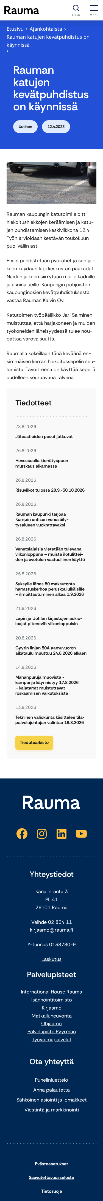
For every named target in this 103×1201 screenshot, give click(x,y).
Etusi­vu (15, 28)
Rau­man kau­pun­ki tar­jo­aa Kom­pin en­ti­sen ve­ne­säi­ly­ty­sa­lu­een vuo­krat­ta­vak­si (42, 520)
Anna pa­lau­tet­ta (51, 1090)
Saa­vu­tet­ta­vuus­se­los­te (51, 1177)
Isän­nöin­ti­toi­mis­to (51, 1000)
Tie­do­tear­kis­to (34, 742)
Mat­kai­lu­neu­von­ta (52, 1016)
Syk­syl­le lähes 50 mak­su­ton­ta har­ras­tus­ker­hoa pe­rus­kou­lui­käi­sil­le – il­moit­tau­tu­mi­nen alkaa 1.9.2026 (50, 589)
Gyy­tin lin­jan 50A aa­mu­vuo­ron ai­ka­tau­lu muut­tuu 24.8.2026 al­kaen (51, 650)
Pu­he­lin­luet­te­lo (51, 1080)
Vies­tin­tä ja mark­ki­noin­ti (51, 1109)
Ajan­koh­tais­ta (46, 28)
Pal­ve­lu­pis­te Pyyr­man (51, 1031)
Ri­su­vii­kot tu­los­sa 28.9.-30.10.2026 (50, 490)
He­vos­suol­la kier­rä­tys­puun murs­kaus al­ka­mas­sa (41, 463)
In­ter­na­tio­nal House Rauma (51, 991)
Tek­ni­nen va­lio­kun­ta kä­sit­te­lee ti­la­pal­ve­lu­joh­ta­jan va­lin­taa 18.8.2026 (50, 720)
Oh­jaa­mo (51, 1023)
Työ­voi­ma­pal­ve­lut (51, 1039)
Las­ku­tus (51, 959)
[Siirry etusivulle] (21, 10)
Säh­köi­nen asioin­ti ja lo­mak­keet (51, 1100)
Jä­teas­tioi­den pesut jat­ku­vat (44, 436)
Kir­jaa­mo (52, 1008)
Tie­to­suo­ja (51, 1191)
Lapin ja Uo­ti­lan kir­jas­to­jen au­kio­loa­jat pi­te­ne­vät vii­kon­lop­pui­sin (48, 621)
